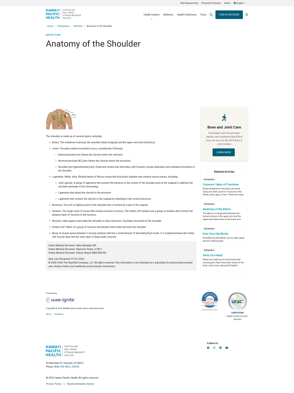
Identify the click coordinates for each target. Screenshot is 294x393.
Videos (227, 3)
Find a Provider (229, 14)
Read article (224, 188)
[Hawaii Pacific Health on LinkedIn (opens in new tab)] (220, 347)
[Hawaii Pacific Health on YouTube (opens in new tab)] (226, 347)
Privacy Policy (53, 383)
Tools (203, 14)
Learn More (223, 152)
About (49, 314)
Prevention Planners (211, 3)
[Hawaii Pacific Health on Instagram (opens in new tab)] (214, 347)
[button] (246, 14)
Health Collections (187, 14)
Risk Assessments (189, 3)
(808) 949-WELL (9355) (66, 366)
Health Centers (152, 14)
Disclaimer (59, 314)
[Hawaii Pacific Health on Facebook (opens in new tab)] (208, 347)
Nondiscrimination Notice (80, 383)
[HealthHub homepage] (63, 14)
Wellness (168, 14)
